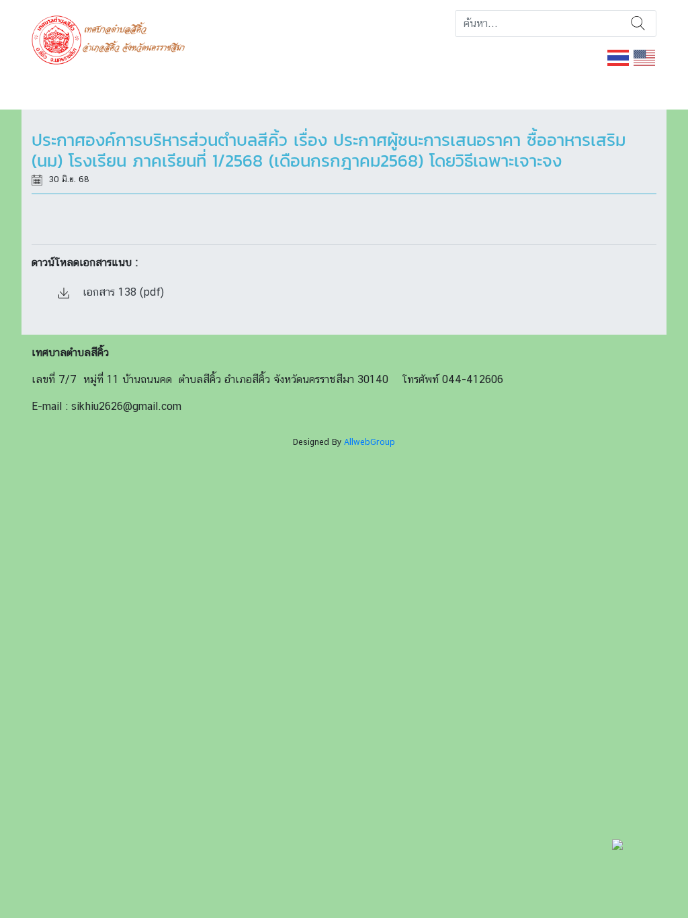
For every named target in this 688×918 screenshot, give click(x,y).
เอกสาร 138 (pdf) (121, 292)
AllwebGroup (369, 442)
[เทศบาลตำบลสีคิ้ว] (113, 38)
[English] (645, 56)
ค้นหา (638, 23)
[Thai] (618, 56)
